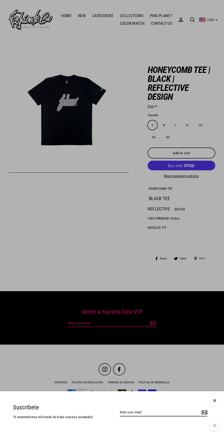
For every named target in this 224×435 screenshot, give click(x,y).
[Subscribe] (203, 412)
